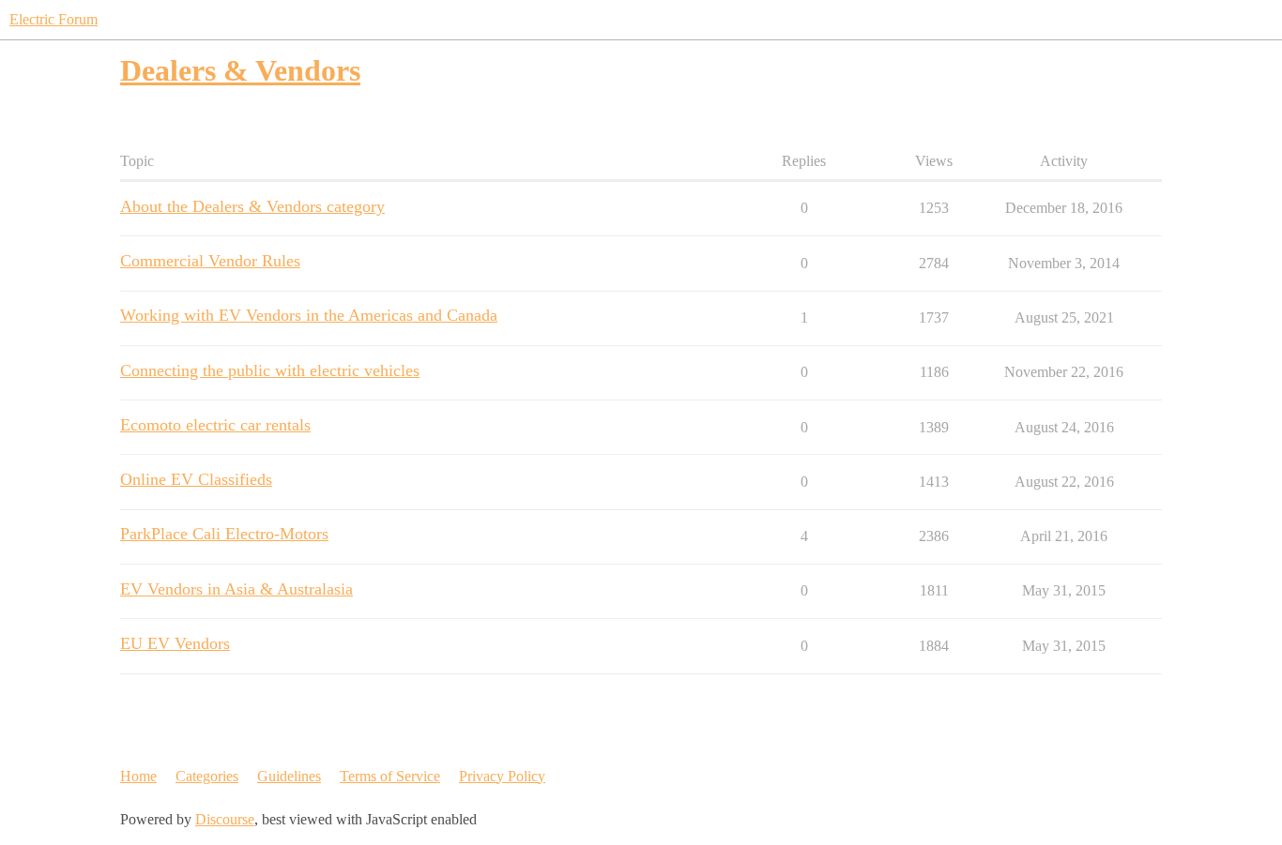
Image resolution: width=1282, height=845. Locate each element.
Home (138, 776)
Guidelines (289, 776)
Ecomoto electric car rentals (215, 424)
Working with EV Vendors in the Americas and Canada (308, 315)
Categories (207, 776)
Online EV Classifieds (196, 479)
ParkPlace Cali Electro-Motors (224, 533)
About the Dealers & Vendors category (252, 206)
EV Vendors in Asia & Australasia (236, 589)
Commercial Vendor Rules (210, 260)
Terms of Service (390, 776)
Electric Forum (53, 19)
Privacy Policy (502, 776)
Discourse (224, 819)
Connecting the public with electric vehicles (270, 370)
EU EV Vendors (175, 643)
